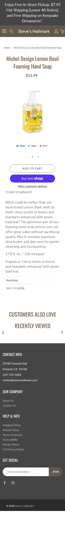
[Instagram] (13, 483)
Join (55, 471)
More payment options (32, 186)
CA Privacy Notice (13, 449)
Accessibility (10, 439)
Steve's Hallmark (34, 31)
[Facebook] (4, 483)
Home (7, 47)
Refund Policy (11, 430)
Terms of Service (12, 434)
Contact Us (9, 405)
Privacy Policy (11, 444)
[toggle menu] (4, 31)
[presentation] (3, 331)
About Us (8, 400)
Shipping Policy (12, 425)
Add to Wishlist (20, 192)
